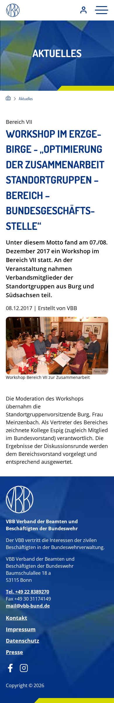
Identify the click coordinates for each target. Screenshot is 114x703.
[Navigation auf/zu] (99, 10)
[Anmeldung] (83, 10)
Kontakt (16, 617)
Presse (14, 652)
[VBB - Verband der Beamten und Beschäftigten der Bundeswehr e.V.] (8, 98)
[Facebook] (10, 667)
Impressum (21, 629)
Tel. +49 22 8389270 (27, 592)
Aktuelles (26, 98)
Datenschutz (22, 640)
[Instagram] (22, 667)
